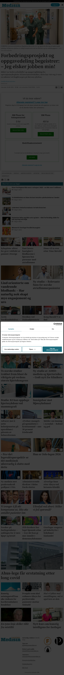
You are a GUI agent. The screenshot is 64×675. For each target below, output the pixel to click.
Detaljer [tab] (32, 329)
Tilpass (31, 349)
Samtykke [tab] (11, 329)
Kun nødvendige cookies (11, 349)
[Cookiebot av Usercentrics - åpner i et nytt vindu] (55, 324)
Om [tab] (53, 329)
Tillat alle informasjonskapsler (52, 349)
